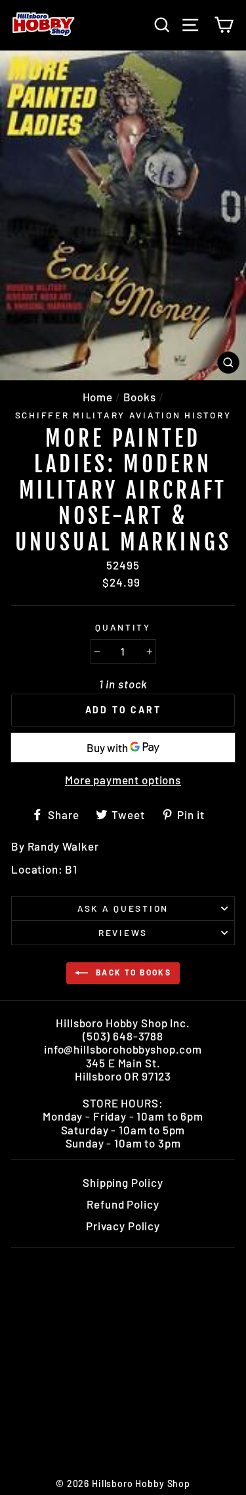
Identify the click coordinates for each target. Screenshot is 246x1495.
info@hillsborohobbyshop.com (123, 1049)
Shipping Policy (123, 1182)
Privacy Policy (123, 1225)
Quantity (123, 627)
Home (98, 396)
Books (139, 396)
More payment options (123, 779)
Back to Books (132, 972)
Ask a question (123, 908)
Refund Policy (123, 1204)
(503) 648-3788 (123, 1035)
